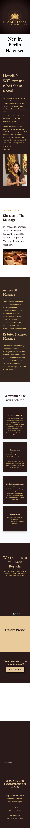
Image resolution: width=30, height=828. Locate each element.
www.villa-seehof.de (15, 819)
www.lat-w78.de (15, 810)
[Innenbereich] (17, 613)
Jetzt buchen (15, 669)
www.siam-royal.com (11, 738)
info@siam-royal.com (11, 741)
